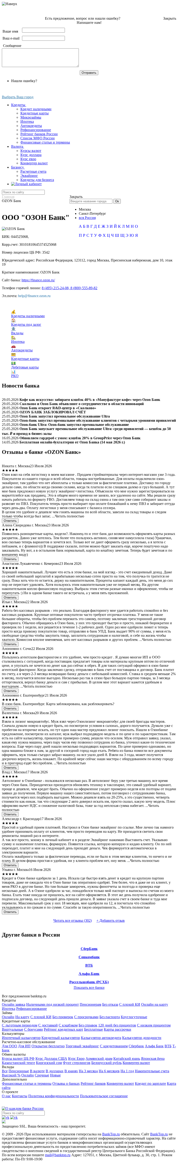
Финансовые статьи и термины (45, 142)
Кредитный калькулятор (60, 1038)
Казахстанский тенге (18, 1063)
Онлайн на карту (154, 1004)
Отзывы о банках (66, 1083)
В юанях (71, 1071)
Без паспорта (109, 1017)
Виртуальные (12, 1029)
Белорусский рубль (106, 1063)
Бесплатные (93, 1029)
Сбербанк (136, 1046)
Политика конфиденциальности (53, 1096)
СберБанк (89, 949)
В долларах (55, 1071)
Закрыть (169, 18)
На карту (22, 1017)
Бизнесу (18, 167)
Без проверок (62, 1017)
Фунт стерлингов (76, 1063)
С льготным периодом (19, 1025)
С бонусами (33, 1029)
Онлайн (8, 1017)
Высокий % (11, 1075)
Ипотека (27, 121)
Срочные (42, 1075)
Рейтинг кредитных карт (63, 1029)
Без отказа (110, 1004)
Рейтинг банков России (39, 134)
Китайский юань (126, 1058)
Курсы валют (30, 151)
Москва (85, 209)
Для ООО (9, 1046)
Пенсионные (19, 1071)
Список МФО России (37, 138)
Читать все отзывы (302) (72, 920)
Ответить (10, 520)
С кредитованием (114, 1046)
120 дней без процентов (117, 1025)
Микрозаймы (30, 117)
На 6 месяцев (109, 1071)
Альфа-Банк (89, 974)
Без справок (88, 1025)
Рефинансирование (35, 130)
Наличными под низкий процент (52, 1004)
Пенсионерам (90, 1004)
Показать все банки (89, 988)
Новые (55, 1075)
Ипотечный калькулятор (21, 1038)
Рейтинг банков (93, 1083)
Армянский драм (99, 1058)
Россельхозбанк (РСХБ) (89, 982)
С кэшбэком (68, 1025)
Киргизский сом (49, 1063)
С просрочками (86, 1017)
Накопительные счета (152, 1071)
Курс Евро (76, 1058)
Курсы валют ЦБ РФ (18, 1058)
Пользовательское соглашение (104, 1096)
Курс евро (28, 159)
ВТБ (89, 965)
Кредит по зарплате (150, 1083)
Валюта (17, 146)
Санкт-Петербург (92, 213)
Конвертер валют (34, 163)
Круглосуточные (134, 1017)
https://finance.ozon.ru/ (38, 280)
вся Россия (87, 218)
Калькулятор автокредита (101, 1038)
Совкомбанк (89, 957)
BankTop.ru (111, 1134)
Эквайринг (29, 176)
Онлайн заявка (13, 1004)
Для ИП (24, 1046)
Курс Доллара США (51, 1058)
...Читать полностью (68, 516)
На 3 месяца (88, 1071)
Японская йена (153, 1058)
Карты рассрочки (117, 1029)
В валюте (37, 1071)
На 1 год (127, 1071)
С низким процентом (154, 1025)
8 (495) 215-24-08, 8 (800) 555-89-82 (69, 288)
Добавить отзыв (110, 920)
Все (5, 1071)
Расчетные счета (33, 171)
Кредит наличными (35, 109)
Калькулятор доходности (141, 1038)
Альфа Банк (154, 1046)
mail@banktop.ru (57, 1155)
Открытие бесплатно (48, 1046)
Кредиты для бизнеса (37, 180)
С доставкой (48, 1025)
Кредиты (18, 105)
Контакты (19, 1096)
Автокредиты (31, 126)
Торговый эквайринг (82, 1046)
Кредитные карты (34, 113)
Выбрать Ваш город (17, 97)
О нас (6, 1096)
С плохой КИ (129, 1004)
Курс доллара (30, 155)
